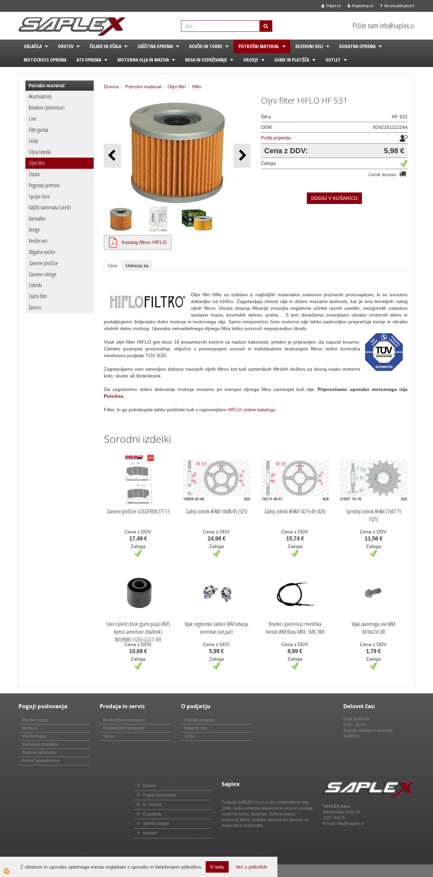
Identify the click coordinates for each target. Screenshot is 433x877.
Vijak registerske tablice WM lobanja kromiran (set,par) (216, 628)
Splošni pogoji (156, 823)
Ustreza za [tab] (137, 265)
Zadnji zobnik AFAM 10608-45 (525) (216, 511)
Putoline (113, 396)
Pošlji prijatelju (276, 137)
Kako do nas (195, 728)
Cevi (32, 118)
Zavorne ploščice (43, 263)
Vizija (189, 736)
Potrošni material (258, 46)
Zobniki (35, 285)
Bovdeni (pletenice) (47, 107)
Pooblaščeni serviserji (123, 728)
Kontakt (150, 833)
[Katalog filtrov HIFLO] (113, 242)
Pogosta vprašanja (39, 752)
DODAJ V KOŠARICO (334, 198)
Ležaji (33, 140)
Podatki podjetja (199, 720)
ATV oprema (88, 59)
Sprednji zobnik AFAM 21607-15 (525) (373, 515)
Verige (34, 229)
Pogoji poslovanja (159, 795)
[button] (242, 156)
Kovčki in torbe (205, 46)
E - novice (152, 804)
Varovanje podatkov (40, 744)
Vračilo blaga (34, 736)
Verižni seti (38, 241)
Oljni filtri (37, 163)
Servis (109, 736)
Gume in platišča (291, 59)
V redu (217, 867)
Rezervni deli (309, 46)
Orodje (250, 59)
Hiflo (196, 86)
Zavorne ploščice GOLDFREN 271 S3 (138, 511)
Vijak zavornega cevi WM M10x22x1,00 (373, 628)
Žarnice (35, 307)
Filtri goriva (38, 130)
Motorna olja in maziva (143, 59)
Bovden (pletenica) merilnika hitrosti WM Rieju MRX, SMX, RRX (295, 628)
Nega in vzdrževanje (206, 59)
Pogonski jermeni (44, 185)
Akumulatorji (40, 96)
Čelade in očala (105, 46)
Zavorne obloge (42, 274)
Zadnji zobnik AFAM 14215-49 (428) (295, 511)
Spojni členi (39, 196)
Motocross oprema (45, 59)
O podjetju (152, 814)
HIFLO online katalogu (252, 409)
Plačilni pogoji (35, 720)
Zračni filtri (38, 296)
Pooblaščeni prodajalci (124, 720)
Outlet (333, 59)
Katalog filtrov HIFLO (144, 242)
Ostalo (34, 174)
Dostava (29, 728)
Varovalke (37, 218)
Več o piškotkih (251, 867)
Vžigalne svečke (42, 252)
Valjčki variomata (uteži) (50, 207)
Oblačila (33, 46)
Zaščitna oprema (155, 46)
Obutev (65, 46)
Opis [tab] (112, 265)
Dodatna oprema (357, 46)
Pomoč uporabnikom (41, 760)
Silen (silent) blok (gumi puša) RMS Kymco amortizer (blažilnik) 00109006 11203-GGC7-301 (138, 631)
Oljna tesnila (40, 152)
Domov (111, 86)
